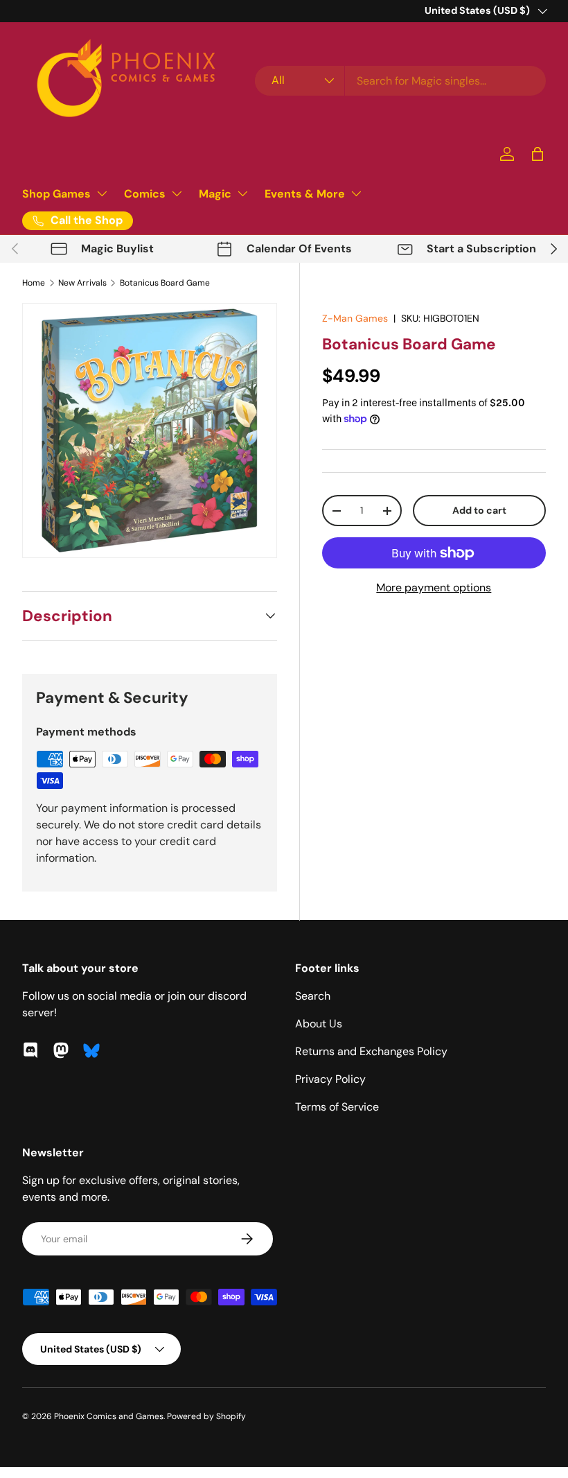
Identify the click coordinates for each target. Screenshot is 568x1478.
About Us (318, 1023)
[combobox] (400, 81)
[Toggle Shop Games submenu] (102, 193)
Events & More (305, 193)
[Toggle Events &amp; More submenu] (356, 193)
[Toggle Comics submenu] (176, 193)
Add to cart (479, 510)
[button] (537, 154)
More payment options (433, 587)
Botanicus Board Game (165, 282)
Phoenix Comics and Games (108, 1416)
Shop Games (56, 193)
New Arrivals (82, 282)
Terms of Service (337, 1106)
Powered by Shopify (206, 1416)
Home (33, 282)
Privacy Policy (330, 1079)
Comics (145, 193)
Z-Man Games (355, 318)
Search (312, 996)
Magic (215, 193)
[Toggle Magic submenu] (242, 193)
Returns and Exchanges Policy (371, 1051)
